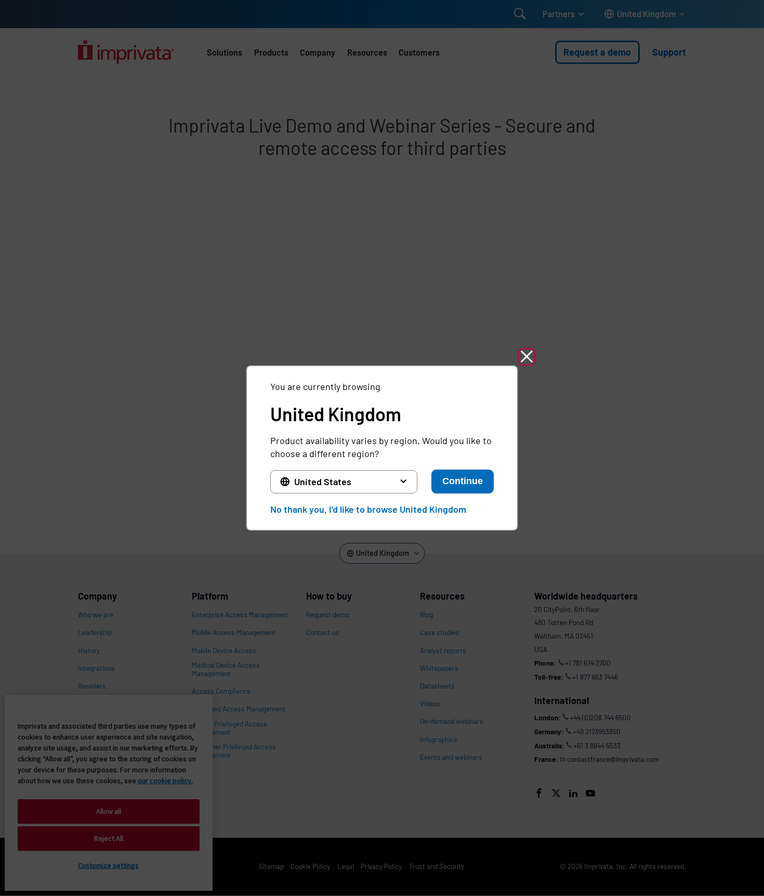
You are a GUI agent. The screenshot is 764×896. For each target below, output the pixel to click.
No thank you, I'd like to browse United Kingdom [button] (368, 509)
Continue (462, 481)
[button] (526, 356)
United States (322, 481)
